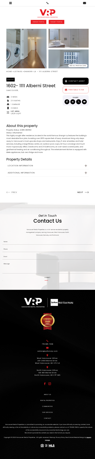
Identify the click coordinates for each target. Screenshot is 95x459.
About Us (47, 394)
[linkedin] (72, 101)
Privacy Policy (60, 437)
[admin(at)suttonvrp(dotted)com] (84, 3)
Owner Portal (39, 22)
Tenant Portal (56, 22)
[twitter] (78, 101)
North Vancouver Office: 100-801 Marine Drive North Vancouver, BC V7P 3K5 (47, 372)
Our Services (47, 412)
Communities (47, 406)
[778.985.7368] (47, 3)
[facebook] (67, 101)
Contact (47, 418)
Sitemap (52, 437)
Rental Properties (47, 400)
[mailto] (84, 101)
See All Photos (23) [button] (78, 65)
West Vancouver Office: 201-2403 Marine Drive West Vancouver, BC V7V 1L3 (47, 360)
